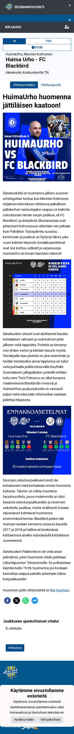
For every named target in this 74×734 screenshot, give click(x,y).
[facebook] (7, 600)
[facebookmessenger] (34, 600)
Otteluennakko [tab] (24, 85)
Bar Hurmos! (59, 590)
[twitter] (16, 600)
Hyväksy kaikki (24, 719)
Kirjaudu (13, 27)
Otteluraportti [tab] (51, 85)
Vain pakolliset (50, 719)
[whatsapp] (25, 600)
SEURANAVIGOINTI (42, 6)
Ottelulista (15, 648)
